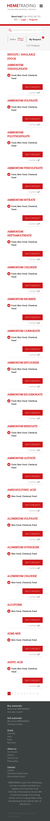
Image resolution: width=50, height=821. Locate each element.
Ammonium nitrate (21, 199)
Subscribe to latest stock (17, 773)
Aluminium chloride (22, 576)
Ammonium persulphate (25, 168)
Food (9, 739)
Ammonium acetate (21, 458)
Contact (10, 770)
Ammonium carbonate (23, 330)
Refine (13, 39)
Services (10, 755)
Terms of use (12, 758)
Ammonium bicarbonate (25, 394)
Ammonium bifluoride (23, 362)
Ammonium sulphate (22, 100)
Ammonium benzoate (22, 426)
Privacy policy (12, 761)
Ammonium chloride (22, 267)
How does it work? (15, 712)
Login (23, 19)
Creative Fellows (14, 816)
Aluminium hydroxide (23, 547)
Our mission (12, 752)
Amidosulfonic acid (21, 489)
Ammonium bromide (21, 299)
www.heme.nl (25, 804)
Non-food (11, 742)
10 (37, 693)
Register (33, 19)
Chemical (11, 733)
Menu (39, 5)
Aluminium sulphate (22, 518)
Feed (9, 736)
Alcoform (14, 604)
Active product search (16, 776)
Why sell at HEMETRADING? (18, 721)
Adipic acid (15, 662)
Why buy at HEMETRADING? (18, 709)
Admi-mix (14, 633)
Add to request (32, 87)
